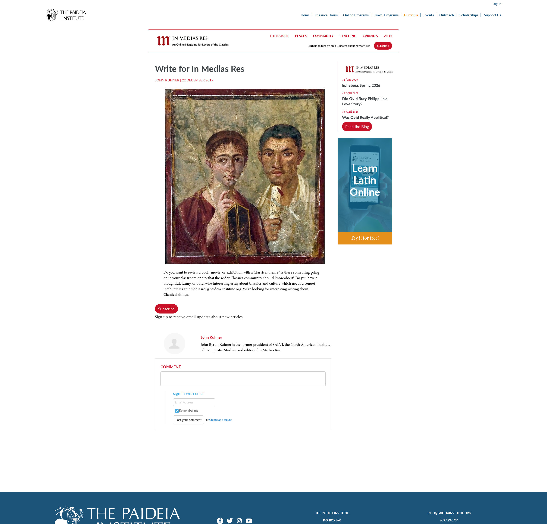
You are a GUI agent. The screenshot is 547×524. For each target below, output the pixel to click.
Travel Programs (386, 15)
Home (305, 15)
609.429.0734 (449, 520)
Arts (388, 36)
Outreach (446, 15)
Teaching (348, 36)
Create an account (220, 420)
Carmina (370, 36)
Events (428, 15)
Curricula (411, 15)
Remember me (188, 410)
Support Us (492, 15)
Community (323, 36)
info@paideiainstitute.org (449, 513)
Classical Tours (326, 15)
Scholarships (468, 15)
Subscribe (383, 45)
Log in (497, 3)
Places (301, 36)
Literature (279, 36)
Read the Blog (357, 126)
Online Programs (356, 15)
